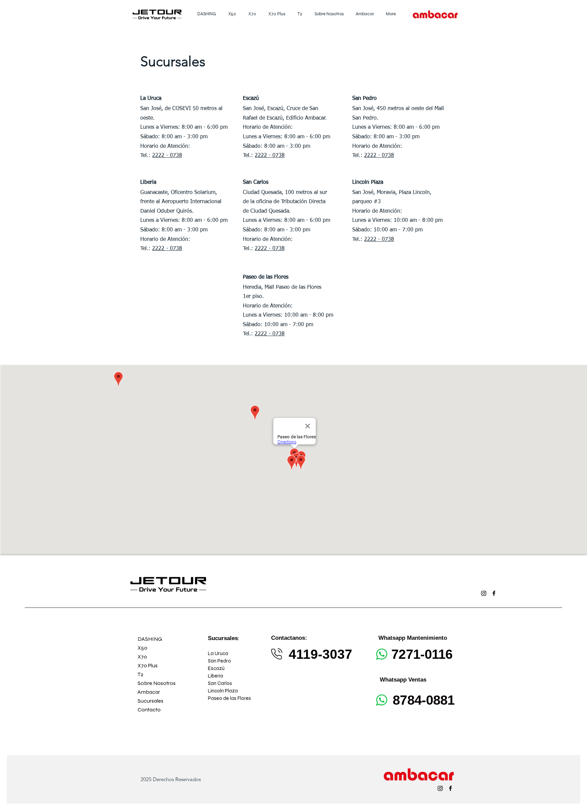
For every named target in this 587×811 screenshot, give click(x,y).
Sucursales (150, 701)
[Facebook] (494, 593)
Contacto (149, 709)
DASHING (150, 639)
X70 (142, 656)
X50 (142, 648)
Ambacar (149, 692)
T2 (140, 674)
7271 (405, 654)
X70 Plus (148, 665)
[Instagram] (483, 593)
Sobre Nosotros (157, 683)
